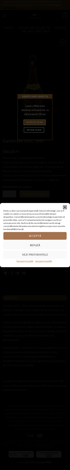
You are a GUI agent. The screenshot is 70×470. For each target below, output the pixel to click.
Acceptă (35, 235)
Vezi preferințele (35, 254)
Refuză (35, 245)
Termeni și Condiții (24, 261)
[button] (65, 207)
